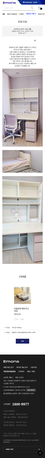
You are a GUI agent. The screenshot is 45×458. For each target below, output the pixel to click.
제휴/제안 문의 (8, 367)
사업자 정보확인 (31, 390)
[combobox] (22, 449)
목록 (22, 341)
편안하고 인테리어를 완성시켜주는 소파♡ (24, 332)
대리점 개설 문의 (22, 367)
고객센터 (21, 371)
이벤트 (21, 14)
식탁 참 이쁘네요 (16, 327)
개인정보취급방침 (9, 371)
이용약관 (34, 367)
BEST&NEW (12, 14)
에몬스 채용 (31, 371)
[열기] (35, 40)
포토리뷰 (41, 14)
